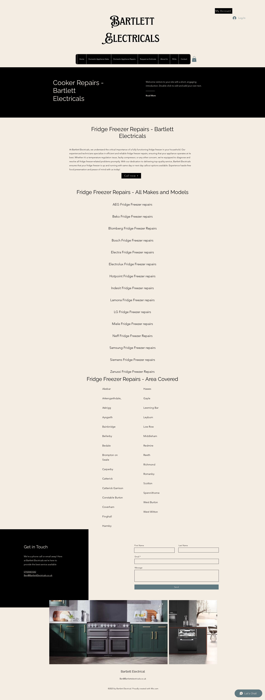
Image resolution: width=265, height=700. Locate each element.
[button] (124, 59)
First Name (139, 545)
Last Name (183, 545)
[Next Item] (212, 632)
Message (138, 568)
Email (137, 557)
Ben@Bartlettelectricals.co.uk (133, 678)
